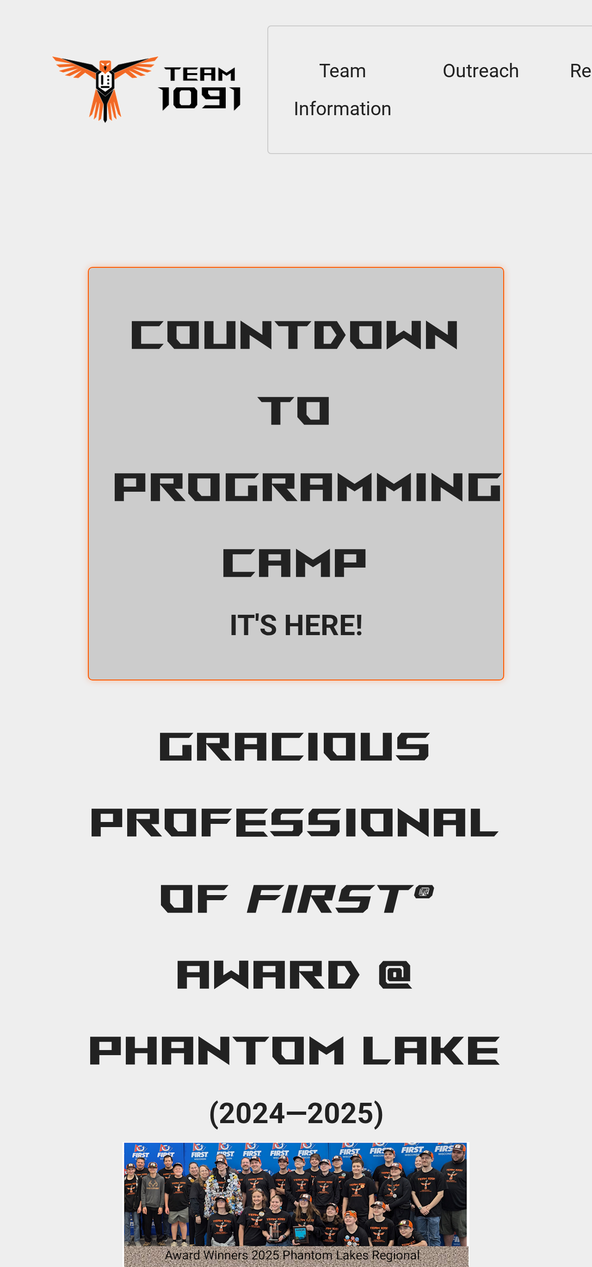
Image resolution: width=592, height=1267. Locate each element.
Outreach (481, 71)
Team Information (343, 90)
